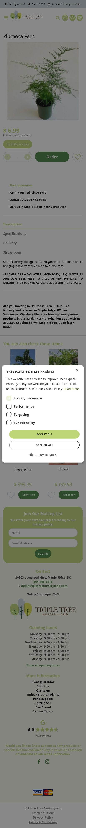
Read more (71, 389)
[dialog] (43, 414)
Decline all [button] (44, 445)
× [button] (77, 370)
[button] (43, 455)
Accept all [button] (44, 434)
